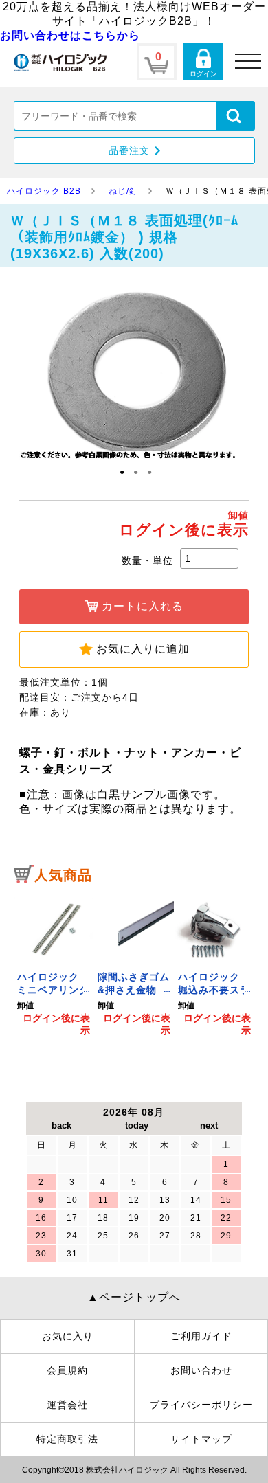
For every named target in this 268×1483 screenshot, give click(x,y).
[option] (54, 964)
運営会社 (67, 1404)
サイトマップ (201, 1439)
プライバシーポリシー (201, 1404)
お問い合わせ (201, 1370)
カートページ (156, 62)
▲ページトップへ (134, 1297)
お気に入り (67, 1336)
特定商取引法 (67, 1439)
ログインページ (203, 61)
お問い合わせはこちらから (70, 35)
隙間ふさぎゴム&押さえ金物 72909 (134, 990)
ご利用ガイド (201, 1336)
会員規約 (67, 1370)
